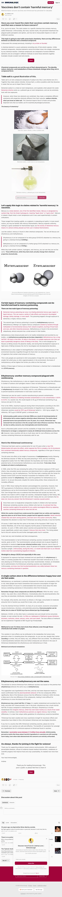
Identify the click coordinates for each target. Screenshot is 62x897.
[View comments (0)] (9, 19)
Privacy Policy (43, 868)
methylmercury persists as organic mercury (33, 712)
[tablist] (8, 802)
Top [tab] (3, 822)
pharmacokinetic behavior (28, 693)
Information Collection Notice (30, 868)
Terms (34, 885)
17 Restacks (21, 779)
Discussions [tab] (14, 822)
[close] (46, 838)
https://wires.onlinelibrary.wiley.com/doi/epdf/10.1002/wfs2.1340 (34, 676)
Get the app (39, 889)
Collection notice (41, 885)
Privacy (30, 885)
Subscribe (50, 2)
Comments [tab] (5, 802)
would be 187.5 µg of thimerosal (24, 410)
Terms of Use (39, 867)
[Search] (59, 822)
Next (55, 791)
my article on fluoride (40, 43)
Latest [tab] (7, 822)
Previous (7, 791)
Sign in (58, 2)
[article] (31, 830)
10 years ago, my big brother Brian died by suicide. (18, 827)
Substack (23, 893)
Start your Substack (26, 889)
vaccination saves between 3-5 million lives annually (27, 732)
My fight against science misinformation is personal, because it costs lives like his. (24, 829)
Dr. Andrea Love (9, 13)
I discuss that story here (37, 530)
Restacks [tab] (12, 802)
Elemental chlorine (7, 90)
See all (5, 860)
